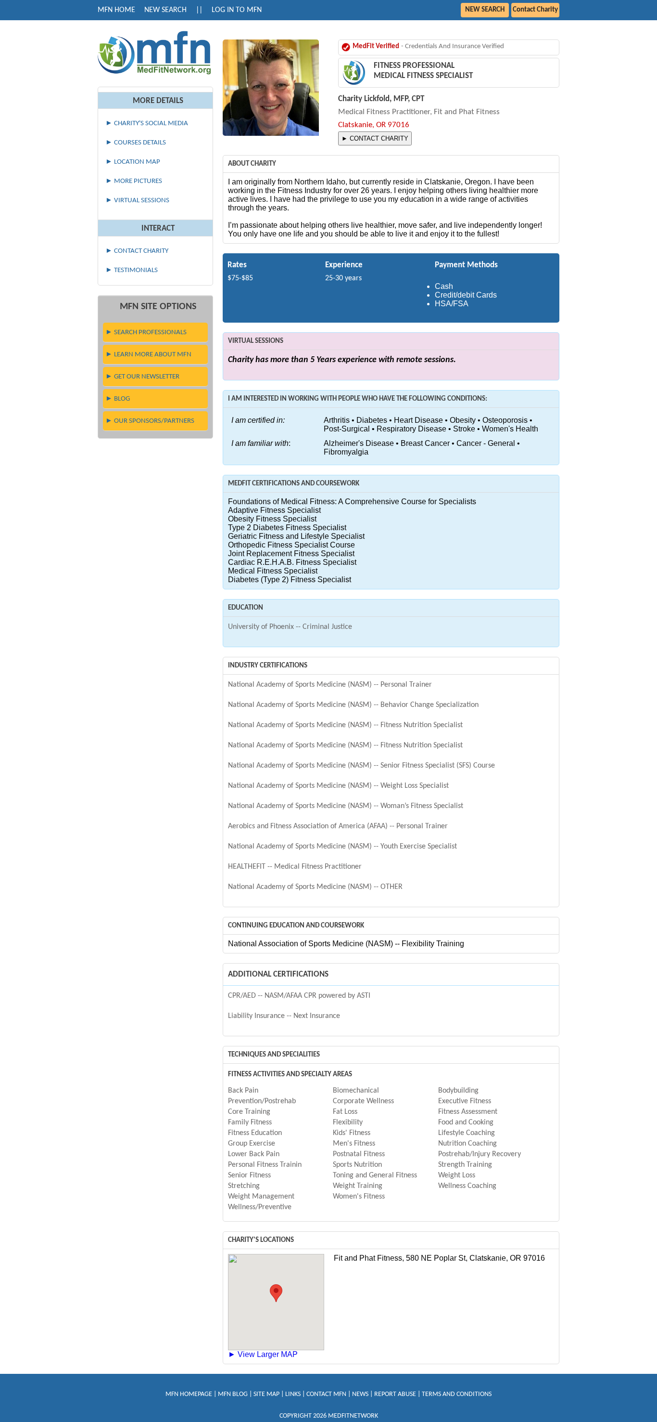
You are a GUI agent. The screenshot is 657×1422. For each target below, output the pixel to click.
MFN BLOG (233, 1394)
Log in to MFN (237, 10)
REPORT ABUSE (395, 1394)
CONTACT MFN (326, 1394)
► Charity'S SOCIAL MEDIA (146, 123)
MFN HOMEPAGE (188, 1394)
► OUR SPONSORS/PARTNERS (149, 421)
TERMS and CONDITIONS (457, 1394)
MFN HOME (116, 10)
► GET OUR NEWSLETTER (142, 376)
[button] (276, 1293)
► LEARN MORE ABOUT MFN (148, 354)
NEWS (360, 1394)
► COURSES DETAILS (135, 142)
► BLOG (117, 399)
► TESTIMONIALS (131, 270)
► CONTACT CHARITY (374, 138)
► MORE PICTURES (133, 181)
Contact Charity (535, 9)
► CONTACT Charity (136, 251)
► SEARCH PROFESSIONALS (146, 332)
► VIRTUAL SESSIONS (137, 200)
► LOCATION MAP (132, 162)
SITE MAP (266, 1394)
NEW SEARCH (165, 10)
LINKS (293, 1394)
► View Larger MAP (263, 1354)
